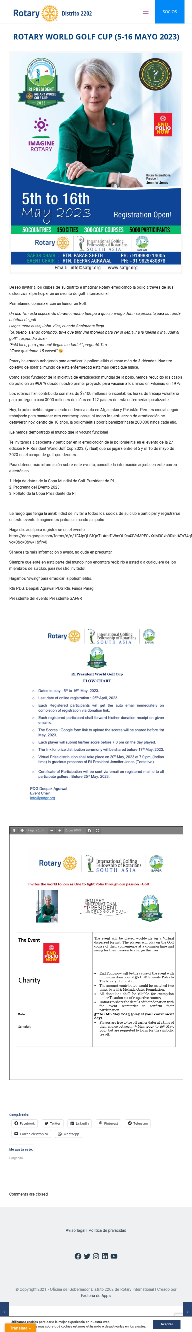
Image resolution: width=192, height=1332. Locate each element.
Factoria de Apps (96, 1295)
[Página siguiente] (22, 830)
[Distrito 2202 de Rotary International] (52, 11)
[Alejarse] (52, 830)
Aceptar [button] (166, 1324)
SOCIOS (170, 11)
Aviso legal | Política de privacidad (96, 1230)
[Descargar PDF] (89, 830)
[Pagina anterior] (14, 830)
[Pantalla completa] (97, 830)
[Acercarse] (60, 830)
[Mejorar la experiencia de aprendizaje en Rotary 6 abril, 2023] (4, 1312)
